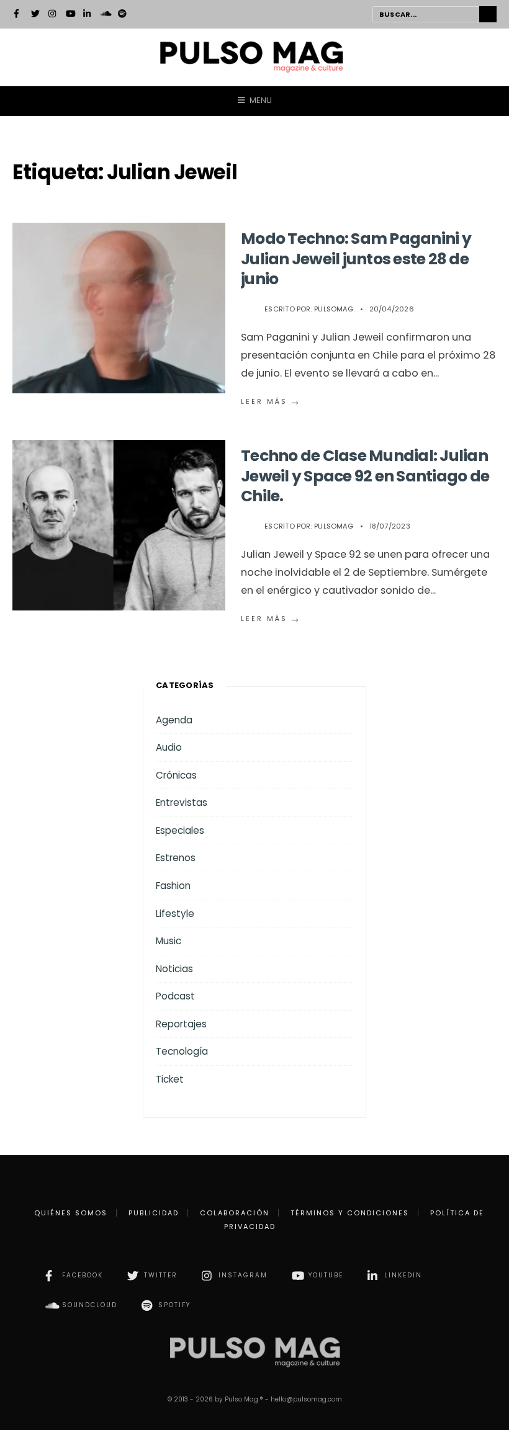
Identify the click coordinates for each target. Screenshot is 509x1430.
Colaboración (234, 1213)
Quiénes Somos (70, 1213)
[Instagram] (53, 15)
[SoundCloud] (105, 15)
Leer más (271, 401)
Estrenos (176, 857)
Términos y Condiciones (350, 1213)
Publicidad (153, 1213)
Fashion (173, 885)
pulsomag (333, 309)
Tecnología (182, 1051)
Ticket (170, 1079)
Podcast (175, 996)
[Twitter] (35, 15)
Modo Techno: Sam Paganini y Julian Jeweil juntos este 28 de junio (356, 259)
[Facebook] (18, 15)
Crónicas (176, 775)
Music (168, 940)
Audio (169, 747)
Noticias (174, 968)
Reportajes (181, 1023)
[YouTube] (70, 15)
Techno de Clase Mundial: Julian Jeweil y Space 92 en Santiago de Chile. (365, 476)
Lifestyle (175, 913)
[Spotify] (122, 15)
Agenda (174, 719)
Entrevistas (181, 802)
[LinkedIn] (87, 15)
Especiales (180, 830)
